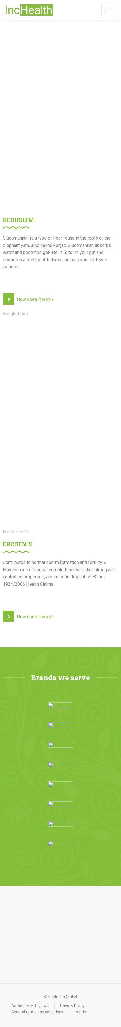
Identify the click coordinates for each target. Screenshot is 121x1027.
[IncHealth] (29, 10)
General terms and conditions (37, 1012)
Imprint (81, 1012)
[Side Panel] (108, 10)
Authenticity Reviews (30, 1006)
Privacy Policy (72, 1006)
